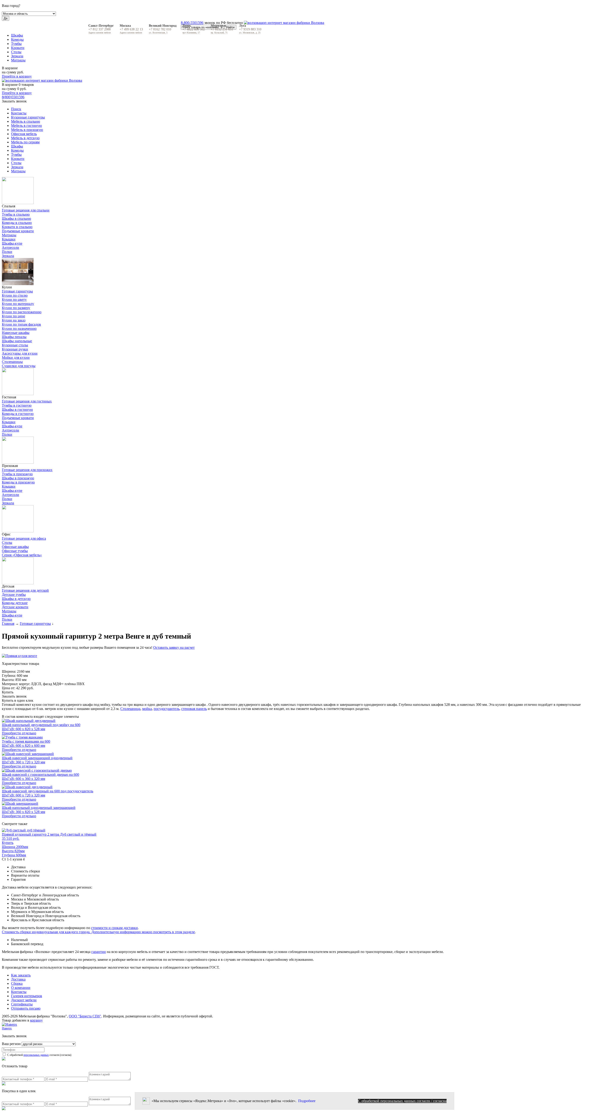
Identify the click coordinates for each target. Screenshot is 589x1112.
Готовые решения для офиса (24, 538)
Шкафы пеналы (14, 337)
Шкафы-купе (12, 243)
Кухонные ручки (15, 349)
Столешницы (12, 362)
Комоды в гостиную (18, 414)
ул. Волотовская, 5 (158, 32)
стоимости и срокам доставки (114, 928)
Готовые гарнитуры (17, 291)
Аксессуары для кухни (20, 353)
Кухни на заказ (13, 320)
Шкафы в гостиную (17, 409)
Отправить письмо (25, 1008)
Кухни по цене (13, 316)
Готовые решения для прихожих (27, 470)
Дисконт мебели (24, 1000)
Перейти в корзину (17, 76)
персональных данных (36, 1055)
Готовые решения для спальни (25, 210)
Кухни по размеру (16, 308)
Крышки (8, 239)
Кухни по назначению (19, 328)
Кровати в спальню (17, 227)
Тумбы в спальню (16, 214)
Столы (16, 52)
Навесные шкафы (15, 333)
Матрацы (18, 60)
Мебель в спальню (25, 121)
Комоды (17, 39)
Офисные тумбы (15, 551)
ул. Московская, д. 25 (249, 32)
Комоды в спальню (17, 223)
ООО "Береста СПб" (85, 1016)
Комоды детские (15, 603)
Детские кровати (15, 607)
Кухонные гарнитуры (28, 117)
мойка (147, 709)
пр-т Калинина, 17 (191, 32)
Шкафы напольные (17, 341)
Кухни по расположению (21, 312)
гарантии (98, 952)
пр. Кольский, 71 (219, 32)
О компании (20, 988)
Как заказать (21, 975)
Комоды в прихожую (18, 482)
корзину (36, 1020)
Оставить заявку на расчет (174, 647)
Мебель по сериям (25, 142)
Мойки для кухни (16, 357)
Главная (8, 624)
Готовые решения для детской (25, 590)
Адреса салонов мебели (99, 32)
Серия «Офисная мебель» (22, 555)
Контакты (18, 113)
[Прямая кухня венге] (294, 656)
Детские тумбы (14, 595)
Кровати (17, 48)
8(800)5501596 (13, 97)
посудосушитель (166, 709)
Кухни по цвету (14, 299)
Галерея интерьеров (26, 996)
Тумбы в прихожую (17, 474)
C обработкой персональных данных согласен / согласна (402, 1101)
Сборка (17, 983)
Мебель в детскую (25, 138)
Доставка (18, 979)
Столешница (130, 709)
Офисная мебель (24, 134)
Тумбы (16, 44)
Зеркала (17, 56)
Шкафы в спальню (16, 218)
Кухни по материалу (18, 304)
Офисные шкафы (15, 547)
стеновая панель (194, 709)
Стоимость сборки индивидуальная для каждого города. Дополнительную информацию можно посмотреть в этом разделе (98, 932)
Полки (7, 252)
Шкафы (17, 35)
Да (5, 18)
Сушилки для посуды (18, 366)
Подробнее (306, 1101)
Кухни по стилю (15, 295)
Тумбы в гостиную (17, 405)
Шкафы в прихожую (18, 478)
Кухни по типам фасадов (21, 324)
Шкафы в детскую (16, 599)
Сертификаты (22, 1004)
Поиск (16, 109)
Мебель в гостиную (26, 125)
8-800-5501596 (192, 23)
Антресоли (10, 247)
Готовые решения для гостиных (27, 401)
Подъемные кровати (18, 231)
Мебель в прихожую (27, 130)
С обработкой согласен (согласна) (38, 1055)
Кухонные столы (15, 345)
